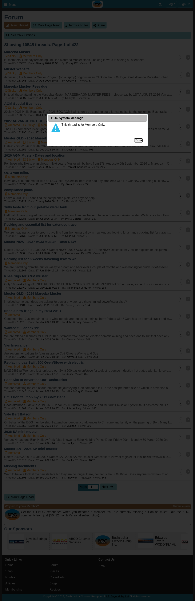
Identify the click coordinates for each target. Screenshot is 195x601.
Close (138, 140)
